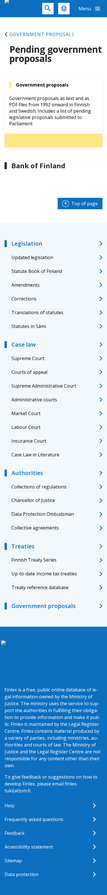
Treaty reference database (39, 587)
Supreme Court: (28, 358)
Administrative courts (34, 399)
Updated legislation (32, 257)
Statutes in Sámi (28, 326)
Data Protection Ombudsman (42, 514)
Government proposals (41, 34)
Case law (23, 344)
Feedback (15, 833)
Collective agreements (35, 528)
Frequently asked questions (34, 819)
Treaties (23, 546)
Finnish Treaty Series (33, 560)
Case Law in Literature (35, 455)
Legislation (26, 243)
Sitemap (13, 860)
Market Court (26, 413)
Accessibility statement (29, 847)
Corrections (24, 299)
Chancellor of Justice (33, 500)
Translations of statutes (37, 312)
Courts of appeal (29, 372)
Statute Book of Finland (36, 271)
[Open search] (48, 8)
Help (10, 805)
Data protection (22, 874)
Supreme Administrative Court (43, 386)
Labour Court (26, 427)
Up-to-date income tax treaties (44, 573)
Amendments (25, 285)
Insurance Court (28, 441)
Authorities (27, 473)
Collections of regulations (38, 487)
